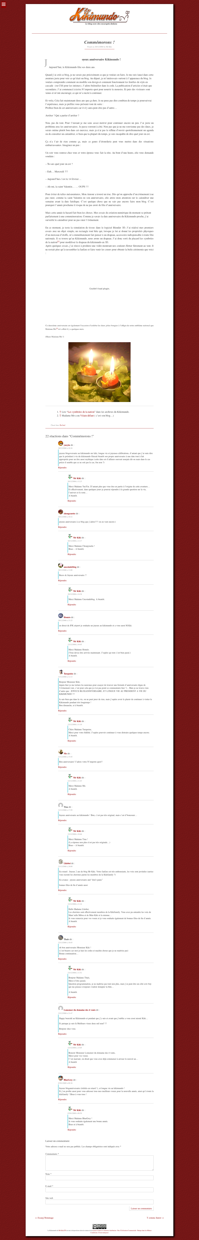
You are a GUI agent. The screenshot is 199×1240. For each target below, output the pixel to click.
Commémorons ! (99, 42)
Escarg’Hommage (45, 1217)
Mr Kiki (109, 47)
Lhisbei (67, 863)
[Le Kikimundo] (99, 28)
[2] (57, 328)
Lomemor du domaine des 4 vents (79, 1010)
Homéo (67, 617)
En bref (62, 425)
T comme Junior (154, 1217)
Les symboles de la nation (81, 411)
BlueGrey (68, 1079)
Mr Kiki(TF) (62, 1230)
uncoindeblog (70, 567)
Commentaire (52, 1153)
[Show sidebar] (3, 5)
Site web (49, 1198)
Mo (65, 753)
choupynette (69, 513)
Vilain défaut (87, 415)
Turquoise (68, 673)
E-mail (49, 1186)
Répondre (62, 467)
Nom (48, 1173)
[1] (58, 241)
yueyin (67, 445)
